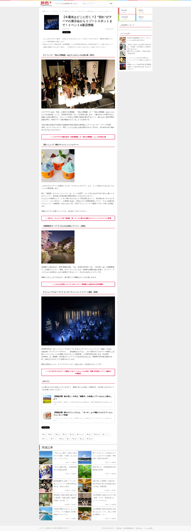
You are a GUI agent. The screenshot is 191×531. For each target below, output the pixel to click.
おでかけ (81, 434)
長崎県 (90, 439)
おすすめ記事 (125, 33)
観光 (89, 434)
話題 (82, 439)
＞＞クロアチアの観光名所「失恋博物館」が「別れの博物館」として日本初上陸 (78, 137)
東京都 (98, 434)
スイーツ (107, 434)
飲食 (62, 439)
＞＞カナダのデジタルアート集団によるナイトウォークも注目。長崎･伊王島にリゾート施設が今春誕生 (78, 372)
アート (54, 439)
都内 (75, 439)
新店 (65, 434)
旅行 (51, 434)
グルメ (46, 439)
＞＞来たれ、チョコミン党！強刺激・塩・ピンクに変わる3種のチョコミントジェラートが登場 (78, 218)
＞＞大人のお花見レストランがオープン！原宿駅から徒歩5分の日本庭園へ (78, 284)
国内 (58, 434)
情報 (72, 434)
